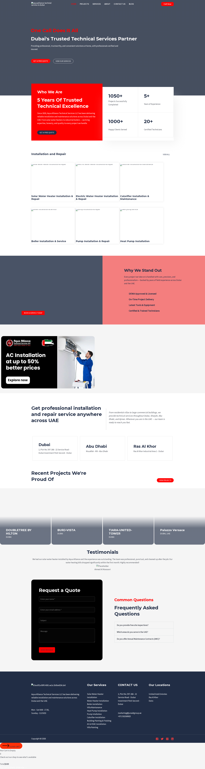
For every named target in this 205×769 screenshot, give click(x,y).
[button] (167, 4)
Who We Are (49, 92)
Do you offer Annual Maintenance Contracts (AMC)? (138, 639)
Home (73, 4)
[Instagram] (167, 739)
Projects (84, 4)
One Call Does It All (54, 30)
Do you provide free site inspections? (132, 625)
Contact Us (119, 4)
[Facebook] (157, 739)
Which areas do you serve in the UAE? (132, 632)
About (107, 4)
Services (97, 4)
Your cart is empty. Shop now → (13, 767)
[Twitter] (162, 739)
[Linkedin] (172, 739)
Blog (131, 4)
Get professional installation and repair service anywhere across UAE (66, 414)
